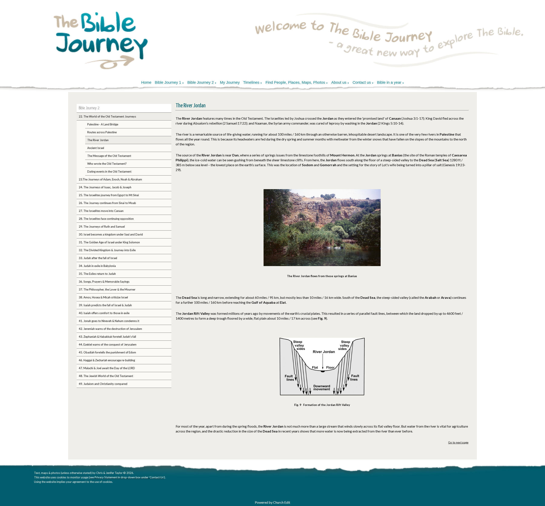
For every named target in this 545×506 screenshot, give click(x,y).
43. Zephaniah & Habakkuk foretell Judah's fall (107, 336)
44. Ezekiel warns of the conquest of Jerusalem (107, 344)
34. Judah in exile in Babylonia (97, 266)
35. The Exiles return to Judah (97, 273)
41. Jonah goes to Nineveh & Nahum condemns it (109, 321)
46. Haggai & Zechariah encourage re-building (107, 360)
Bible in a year (389, 82)
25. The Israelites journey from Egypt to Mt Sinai (109, 195)
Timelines (251, 82)
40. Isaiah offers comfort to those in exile (104, 313)
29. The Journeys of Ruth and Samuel (102, 226)
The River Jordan (98, 140)
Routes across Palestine (102, 132)
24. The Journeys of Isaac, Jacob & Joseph (105, 187)
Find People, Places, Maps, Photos (295, 82)
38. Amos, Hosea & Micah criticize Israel (103, 297)
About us (338, 82)
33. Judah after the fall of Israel (98, 258)
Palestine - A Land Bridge (102, 124)
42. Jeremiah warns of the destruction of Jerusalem (110, 328)
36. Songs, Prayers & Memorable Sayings (104, 281)
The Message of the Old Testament (109, 155)
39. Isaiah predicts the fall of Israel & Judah (105, 305)
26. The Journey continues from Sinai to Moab (107, 203)
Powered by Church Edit (272, 502)
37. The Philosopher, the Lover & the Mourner (107, 289)
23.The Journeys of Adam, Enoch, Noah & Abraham (110, 179)
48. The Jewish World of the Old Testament (106, 376)
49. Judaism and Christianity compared (103, 384)
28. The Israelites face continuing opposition (106, 218)
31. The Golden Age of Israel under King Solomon (109, 242)
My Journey (230, 82)
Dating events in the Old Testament (109, 171)
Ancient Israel (95, 148)
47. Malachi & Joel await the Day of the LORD (107, 368)
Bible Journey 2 (200, 82)
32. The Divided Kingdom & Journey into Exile (107, 250)
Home (146, 82)
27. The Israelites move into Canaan (101, 211)
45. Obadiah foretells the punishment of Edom (107, 352)
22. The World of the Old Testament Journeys (107, 116)
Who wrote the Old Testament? (107, 163)
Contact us (362, 82)
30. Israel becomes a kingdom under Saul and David (111, 234)
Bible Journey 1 (168, 82)
